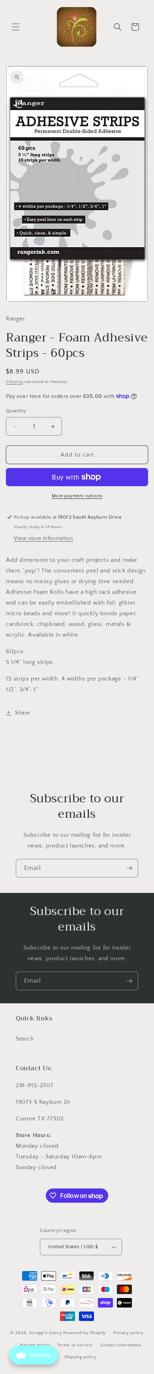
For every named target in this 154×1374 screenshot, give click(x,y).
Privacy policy (128, 1332)
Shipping (14, 382)
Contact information (120, 1345)
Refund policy (35, 1345)
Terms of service (75, 1345)
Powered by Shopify (84, 1332)
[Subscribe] (129, 868)
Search (25, 1039)
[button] (15, 27)
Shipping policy (80, 1357)
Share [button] (22, 713)
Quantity (16, 410)
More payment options (77, 495)
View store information (43, 538)
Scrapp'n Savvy (45, 1332)
